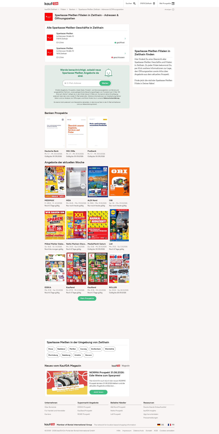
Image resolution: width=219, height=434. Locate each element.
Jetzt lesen (98, 392)
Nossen (88, 355)
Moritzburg (53, 355)
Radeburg (66, 355)
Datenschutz (138, 431)
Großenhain (96, 349)
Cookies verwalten (167, 431)
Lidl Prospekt (116, 414)
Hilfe (118, 431)
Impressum (126, 431)
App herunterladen (150, 414)
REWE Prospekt (84, 414)
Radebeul (61, 349)
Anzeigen (168, 9)
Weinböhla (109, 349)
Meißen (73, 349)
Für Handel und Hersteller (55, 411)
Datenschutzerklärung (111, 98)
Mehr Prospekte (87, 298)
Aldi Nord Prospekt (118, 407)
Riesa (50, 349)
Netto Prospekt (117, 411)
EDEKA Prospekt (84, 407)
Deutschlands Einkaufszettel (154, 407)
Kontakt (149, 431)
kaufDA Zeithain (51, 9)
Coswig (83, 349)
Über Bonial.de (50, 407)
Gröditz (78, 355)
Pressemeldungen (150, 418)
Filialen (63, 9)
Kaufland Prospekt (85, 411)
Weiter (105, 83)
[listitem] (55, 137)
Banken (72, 9)
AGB (156, 431)
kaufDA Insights (149, 411)
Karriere (48, 414)
